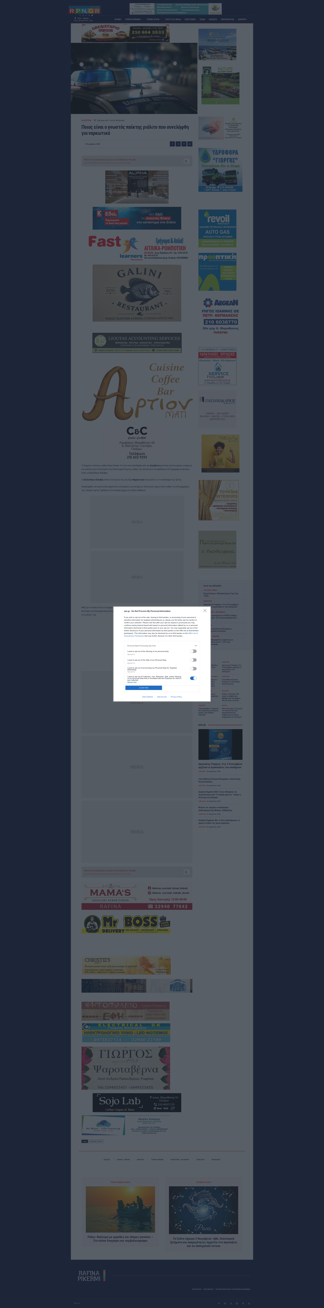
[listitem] (162, 645)
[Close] (205, 611)
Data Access (162, 697)
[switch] (193, 651)
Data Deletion (147, 697)
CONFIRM (143, 688)
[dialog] (162, 654)
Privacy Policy (176, 697)
